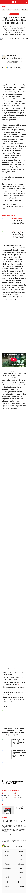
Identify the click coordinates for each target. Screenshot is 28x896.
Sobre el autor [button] (10, 60)
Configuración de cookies (16, 836)
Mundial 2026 (16, 9)
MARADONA (14, 14)
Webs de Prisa (19, 846)
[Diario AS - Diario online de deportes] (14, 2)
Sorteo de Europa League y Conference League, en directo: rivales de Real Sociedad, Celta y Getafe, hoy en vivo (13, 698)
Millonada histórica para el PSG (13, 692)
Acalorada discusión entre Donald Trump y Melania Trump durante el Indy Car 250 (19, 754)
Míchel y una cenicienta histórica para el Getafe (13, 673)
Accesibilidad (4, 838)
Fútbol (4, 6)
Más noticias (23, 707)
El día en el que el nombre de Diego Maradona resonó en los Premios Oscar (18, 235)
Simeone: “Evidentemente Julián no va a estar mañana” (14, 683)
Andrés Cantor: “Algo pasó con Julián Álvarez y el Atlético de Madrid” (19, 741)
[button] (3, 67)
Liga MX (9, 9)
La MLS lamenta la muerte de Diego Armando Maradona (18, 222)
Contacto (4, 834)
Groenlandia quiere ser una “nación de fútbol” (12, 782)
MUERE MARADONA (17, 231)
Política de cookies (6, 836)
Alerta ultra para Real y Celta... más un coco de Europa (13, 678)
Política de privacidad (17, 834)
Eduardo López (11, 55)
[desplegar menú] (2, 2)
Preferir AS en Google (14, 67)
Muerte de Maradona (17, 218)
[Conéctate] (26, 2)
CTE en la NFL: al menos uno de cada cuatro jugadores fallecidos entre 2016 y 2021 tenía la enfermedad (13, 731)
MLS (3, 9)
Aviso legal (9, 834)
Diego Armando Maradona (11, 85)
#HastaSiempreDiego (17, 198)
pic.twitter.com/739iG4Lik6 (11, 200)
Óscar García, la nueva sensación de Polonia (13, 688)
